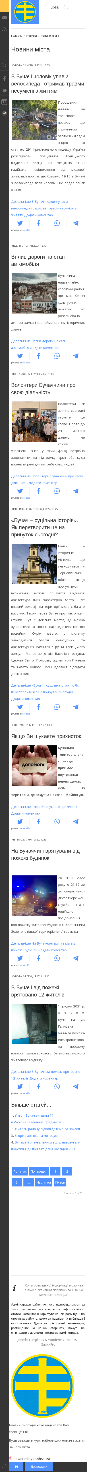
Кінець (60, 1182)
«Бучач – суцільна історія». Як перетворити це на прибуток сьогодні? (44, 527)
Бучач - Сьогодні (25, 12)
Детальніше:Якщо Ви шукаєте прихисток (44, 806)
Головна (16, 36)
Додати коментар (38, 215)
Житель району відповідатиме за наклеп (47, 1128)
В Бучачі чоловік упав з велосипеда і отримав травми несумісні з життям (47, 83)
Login (55, 7)
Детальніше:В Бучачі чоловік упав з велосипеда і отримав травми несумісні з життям (44, 208)
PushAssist (41, 1458)
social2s (26, 229)
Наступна (44, 1182)
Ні (16, 1466)
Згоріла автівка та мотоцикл (37, 1135)
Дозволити (39, 1466)
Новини (31, 36)
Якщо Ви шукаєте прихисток (46, 736)
